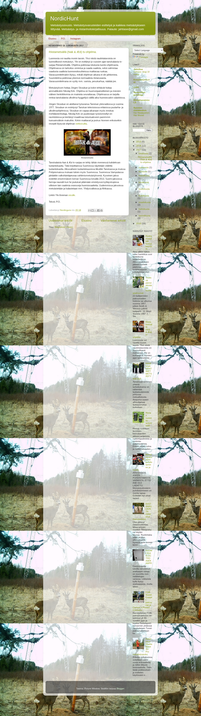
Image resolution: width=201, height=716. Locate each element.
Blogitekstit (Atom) (64, 227)
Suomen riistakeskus (140, 109)
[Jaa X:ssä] (95, 210)
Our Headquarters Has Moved (141, 114)
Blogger (120, 688)
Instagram (75, 38)
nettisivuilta (81, 123)
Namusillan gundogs (139, 93)
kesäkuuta (144, 182)
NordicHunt (64, 18)
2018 (139, 146)
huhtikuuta (144, 196)
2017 (139, 150)
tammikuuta (144, 215)
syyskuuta (144, 167)
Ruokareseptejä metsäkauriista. (149, 242)
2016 (139, 223)
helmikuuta (144, 209)
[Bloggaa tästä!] (92, 210)
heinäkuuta (144, 175)
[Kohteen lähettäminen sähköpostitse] (89, 210)
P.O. (63, 38)
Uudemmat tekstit (60, 220)
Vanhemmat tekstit (113, 220)
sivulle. (72, 195)
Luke (136, 87)
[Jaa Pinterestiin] (101, 210)
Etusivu (52, 38)
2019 (139, 142)
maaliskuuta (145, 202)
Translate (143, 57)
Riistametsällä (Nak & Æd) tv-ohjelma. (73, 52)
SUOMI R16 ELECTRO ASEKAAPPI (149, 556)
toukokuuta (144, 189)
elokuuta (143, 171)
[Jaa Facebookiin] (98, 210)
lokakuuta (144, 153)
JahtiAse (138, 69)
